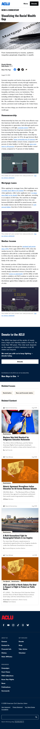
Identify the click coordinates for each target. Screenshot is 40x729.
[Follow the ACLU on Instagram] (13, 625)
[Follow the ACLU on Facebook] (3, 625)
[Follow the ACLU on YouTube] (8, 625)
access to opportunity (16, 274)
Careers (4, 641)
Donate (34, 4)
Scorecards (5, 691)
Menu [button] (26, 4)
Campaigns (5, 668)
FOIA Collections (7, 676)
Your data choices (30, 707)
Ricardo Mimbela (6, 64)
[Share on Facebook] (15, 70)
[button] (22, 69)
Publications (5, 687)
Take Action (23, 649)
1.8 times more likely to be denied (12, 190)
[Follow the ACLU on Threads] (23, 625)
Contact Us (5, 645)
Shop (20, 645)
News (3, 683)
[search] (36, 717)
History (4, 653)
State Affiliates (6, 656)
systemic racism (23, 128)
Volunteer (22, 653)
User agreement (5, 707)
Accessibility (4, 709)
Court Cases (5, 672)
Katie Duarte (5, 66)
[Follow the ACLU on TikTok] (18, 625)
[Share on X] (18, 70)
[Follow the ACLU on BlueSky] (28, 625)
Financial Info (6, 649)
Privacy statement (18, 707)
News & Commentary (9, 11)
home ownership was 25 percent (24, 139)
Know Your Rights (7, 679)
